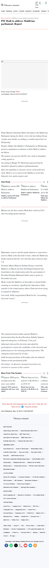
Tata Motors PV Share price (11, 437)
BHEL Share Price (26, 437)
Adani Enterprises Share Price (29, 431)
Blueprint (36, 11)
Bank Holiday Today (37, 449)
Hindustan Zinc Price (19, 462)
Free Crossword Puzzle (9, 498)
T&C (22, 525)
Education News (7, 516)
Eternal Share (7, 462)
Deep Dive (6, 455)
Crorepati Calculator (24, 477)
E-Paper (21, 11)
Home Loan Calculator (23, 484)
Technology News (20, 513)
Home (3, 11)
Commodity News (8, 509)
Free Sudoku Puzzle (38, 495)
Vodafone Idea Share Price (25, 441)
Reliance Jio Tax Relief (33, 462)
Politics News (15, 520)
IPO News (36, 506)
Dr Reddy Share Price (9, 441)
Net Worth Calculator (39, 477)
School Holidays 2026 (38, 459)
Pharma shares (7, 466)
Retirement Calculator (31, 480)
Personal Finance (8, 513)
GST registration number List (36, 529)
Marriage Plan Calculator (28, 487)
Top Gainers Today (36, 452)
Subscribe (42, 532)
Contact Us (15, 532)
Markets (28, 11)
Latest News (6, 506)
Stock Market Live (8, 449)
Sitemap (35, 532)
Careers (5, 536)
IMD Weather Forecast (17, 455)
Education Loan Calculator (10, 487)
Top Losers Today (24, 452)
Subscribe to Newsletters (24, 495)
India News (8, 18)
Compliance (6, 532)
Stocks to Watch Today (22, 449)
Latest (15, 11)
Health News (24, 516)
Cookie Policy (40, 525)
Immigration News (20, 509)
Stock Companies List (9, 495)
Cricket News (31, 509)
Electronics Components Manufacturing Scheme (16, 459)
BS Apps (12, 536)
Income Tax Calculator (9, 477)
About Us (16, 525)
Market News (27, 506)
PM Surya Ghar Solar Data (36, 466)
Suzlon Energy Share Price (10, 431)
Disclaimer (6, 529)
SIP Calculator (18, 480)
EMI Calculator (7, 480)
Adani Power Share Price (10, 434)
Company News (16, 506)
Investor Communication (18, 529)
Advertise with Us (26, 532)
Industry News (40, 513)
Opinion (43, 11)
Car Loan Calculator (9, 484)
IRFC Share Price (25, 434)
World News (30, 513)
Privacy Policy (30, 525)
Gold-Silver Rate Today (10, 452)
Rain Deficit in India (8, 469)
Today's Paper (7, 525)
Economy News (35, 516)
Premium (9, 11)
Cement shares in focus (20, 466)
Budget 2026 (24, 520)
